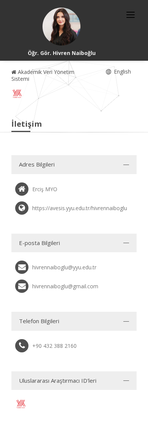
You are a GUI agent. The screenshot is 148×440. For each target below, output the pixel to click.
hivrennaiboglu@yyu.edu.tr (64, 267)
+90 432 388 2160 (54, 345)
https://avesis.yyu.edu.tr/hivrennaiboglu (79, 208)
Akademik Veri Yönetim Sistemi (42, 75)
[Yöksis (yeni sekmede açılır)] (17, 93)
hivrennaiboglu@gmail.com (65, 286)
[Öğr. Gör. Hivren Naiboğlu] (61, 27)
